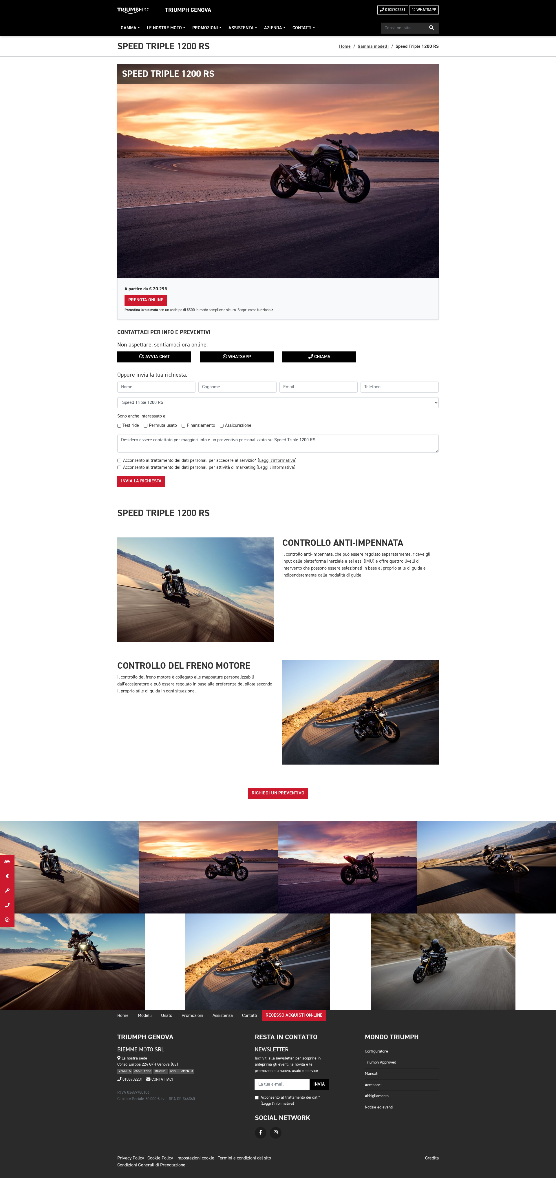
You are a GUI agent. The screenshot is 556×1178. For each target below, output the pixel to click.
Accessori (373, 1085)
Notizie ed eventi (379, 1107)
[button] (431, 28)
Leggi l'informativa (277, 460)
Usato (166, 1015)
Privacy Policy (130, 1158)
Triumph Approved (380, 1062)
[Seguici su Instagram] (275, 1133)
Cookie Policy (160, 1158)
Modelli (145, 1015)
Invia (319, 1084)
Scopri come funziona (254, 310)
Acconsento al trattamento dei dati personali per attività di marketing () (209, 467)
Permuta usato (163, 425)
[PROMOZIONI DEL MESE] (7, 876)
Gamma (128, 28)
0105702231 (394, 10)
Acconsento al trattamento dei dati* (290, 1097)
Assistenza (241, 28)
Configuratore (376, 1051)
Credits (432, 1158)
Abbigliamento (377, 1096)
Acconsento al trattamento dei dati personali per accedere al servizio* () (210, 460)
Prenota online (145, 300)
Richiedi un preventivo (278, 793)
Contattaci (161, 1079)
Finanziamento (201, 425)
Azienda (273, 28)
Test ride (130, 425)
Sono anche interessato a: (141, 416)
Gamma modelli (373, 46)
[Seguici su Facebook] (260, 1133)
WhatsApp (425, 10)
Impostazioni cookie (195, 1158)
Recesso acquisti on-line (294, 1015)
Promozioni (205, 28)
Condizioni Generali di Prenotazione (151, 1165)
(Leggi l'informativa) (277, 1104)
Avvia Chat (157, 357)
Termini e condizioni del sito (244, 1158)
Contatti (302, 28)
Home (345, 46)
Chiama (321, 357)
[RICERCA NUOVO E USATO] (7, 862)
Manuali (371, 1074)
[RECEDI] (7, 920)
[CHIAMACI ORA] (7, 905)
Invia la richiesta (141, 481)
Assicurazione (238, 425)
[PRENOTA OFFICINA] (7, 891)
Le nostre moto (164, 28)
